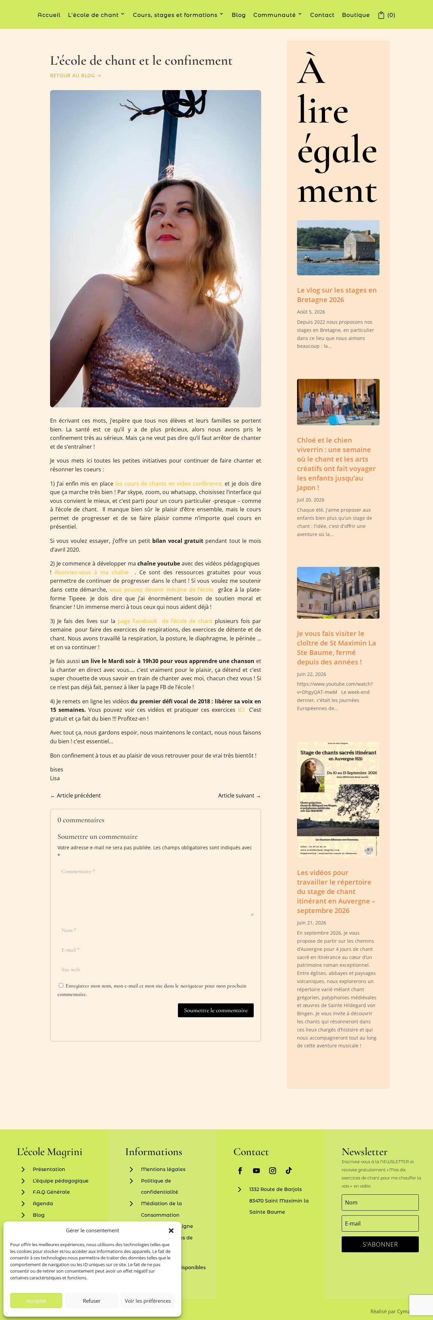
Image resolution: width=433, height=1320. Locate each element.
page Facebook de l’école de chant (165, 621)
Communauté (274, 15)
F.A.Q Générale (51, 1192)
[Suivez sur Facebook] (240, 1170)
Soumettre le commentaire (216, 1010)
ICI (242, 710)
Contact (322, 15)
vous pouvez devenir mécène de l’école (163, 589)
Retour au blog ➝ (75, 75)
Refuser (91, 1300)
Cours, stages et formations (175, 15)
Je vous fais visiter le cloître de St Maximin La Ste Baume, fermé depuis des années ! (336, 647)
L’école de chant (93, 15)
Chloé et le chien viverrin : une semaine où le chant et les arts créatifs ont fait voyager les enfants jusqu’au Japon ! (336, 463)
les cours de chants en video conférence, (169, 483)
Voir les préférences (148, 1300)
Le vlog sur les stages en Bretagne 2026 (337, 294)
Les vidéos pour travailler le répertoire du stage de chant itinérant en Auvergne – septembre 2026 (336, 891)
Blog (239, 15)
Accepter (36, 1300)
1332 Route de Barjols (275, 1189)
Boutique (356, 15)
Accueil (49, 15)
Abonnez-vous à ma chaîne (91, 572)
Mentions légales (163, 1169)
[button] (171, 1230)
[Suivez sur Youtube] (256, 1170)
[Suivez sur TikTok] (289, 1170)
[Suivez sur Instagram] (272, 1170)
